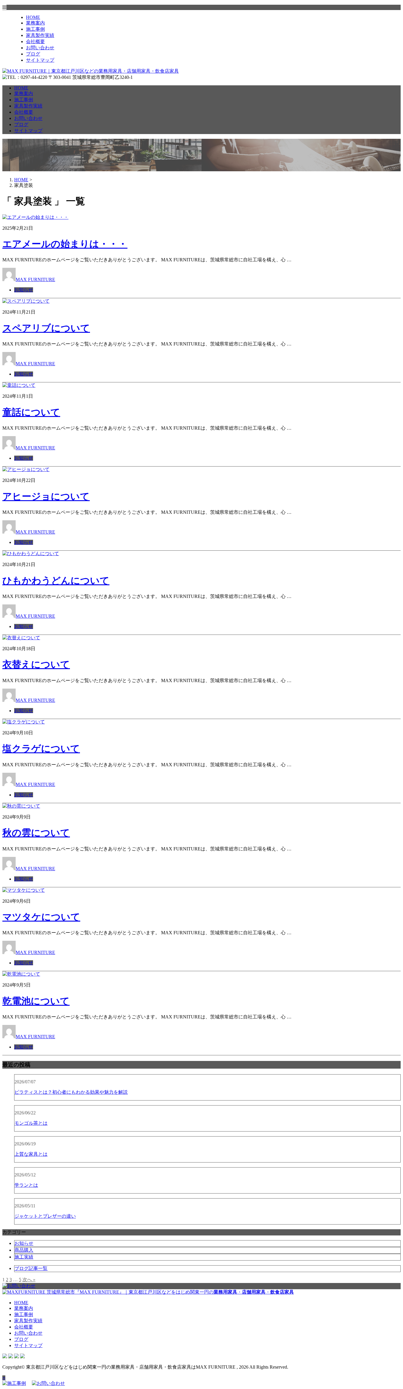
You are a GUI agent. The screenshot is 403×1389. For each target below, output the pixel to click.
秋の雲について (36, 832)
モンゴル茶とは (30, 1123)
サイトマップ (40, 60)
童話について (31, 412)
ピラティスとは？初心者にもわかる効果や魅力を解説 (71, 1092)
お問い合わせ (40, 47)
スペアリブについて (46, 328)
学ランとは (26, 1185)
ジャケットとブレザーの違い (45, 1216)
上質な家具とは (30, 1154)
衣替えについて (36, 664)
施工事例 (35, 29)
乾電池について (36, 1001)
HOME (33, 17)
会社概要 (35, 41)
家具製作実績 (40, 35)
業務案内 (35, 22)
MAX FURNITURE (35, 279)
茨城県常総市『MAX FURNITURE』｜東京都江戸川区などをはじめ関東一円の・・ (169, 1292)
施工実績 (23, 1256)
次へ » (28, 1279)
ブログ (33, 53)
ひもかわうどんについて (55, 580)
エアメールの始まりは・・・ (64, 244)
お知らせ (23, 289)
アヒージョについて (46, 496)
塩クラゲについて (41, 748)
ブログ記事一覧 (30, 1268)
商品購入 (23, 1250)
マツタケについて (41, 917)
